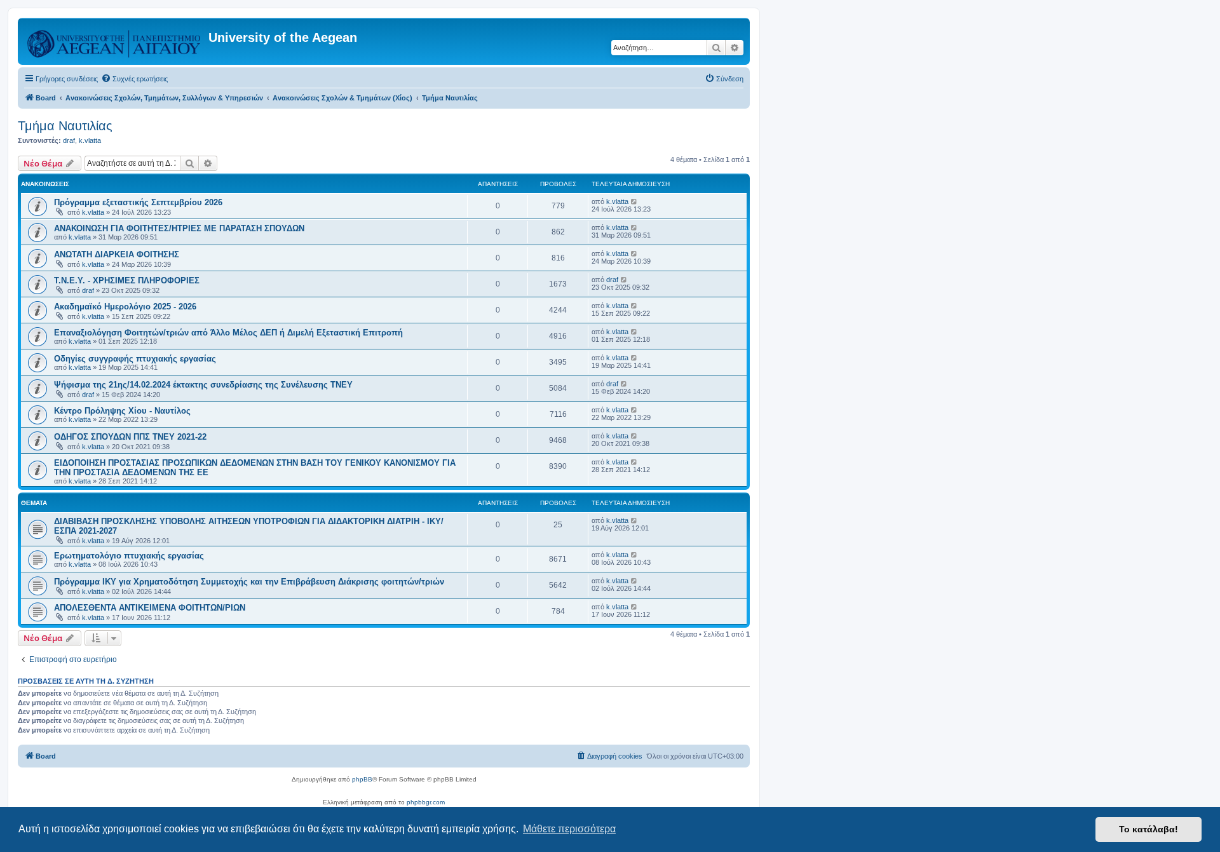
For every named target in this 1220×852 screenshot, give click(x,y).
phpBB (362, 779)
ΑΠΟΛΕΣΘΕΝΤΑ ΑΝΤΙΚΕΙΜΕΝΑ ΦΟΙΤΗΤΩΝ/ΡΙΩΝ (149, 607)
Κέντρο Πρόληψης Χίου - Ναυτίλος (122, 411)
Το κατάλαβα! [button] (1148, 829)
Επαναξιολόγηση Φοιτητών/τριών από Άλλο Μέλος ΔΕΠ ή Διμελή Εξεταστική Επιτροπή (228, 332)
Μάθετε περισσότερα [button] (569, 828)
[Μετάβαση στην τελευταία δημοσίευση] (634, 201)
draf (69, 140)
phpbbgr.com (426, 802)
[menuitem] (134, 78)
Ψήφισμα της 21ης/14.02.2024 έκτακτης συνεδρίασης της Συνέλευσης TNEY (203, 384)
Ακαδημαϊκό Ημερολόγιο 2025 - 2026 (125, 306)
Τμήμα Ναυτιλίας (65, 126)
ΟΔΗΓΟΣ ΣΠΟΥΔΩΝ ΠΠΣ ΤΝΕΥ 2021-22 (130, 437)
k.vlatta (90, 140)
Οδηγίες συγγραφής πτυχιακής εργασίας (135, 358)
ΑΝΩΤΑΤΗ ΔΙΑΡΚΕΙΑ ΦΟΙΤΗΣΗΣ (116, 254)
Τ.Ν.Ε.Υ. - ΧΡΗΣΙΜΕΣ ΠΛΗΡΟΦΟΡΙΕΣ (127, 280)
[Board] (114, 41)
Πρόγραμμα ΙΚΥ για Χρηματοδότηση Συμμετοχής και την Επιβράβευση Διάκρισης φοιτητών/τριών (249, 581)
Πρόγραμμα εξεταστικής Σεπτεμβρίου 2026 (138, 202)
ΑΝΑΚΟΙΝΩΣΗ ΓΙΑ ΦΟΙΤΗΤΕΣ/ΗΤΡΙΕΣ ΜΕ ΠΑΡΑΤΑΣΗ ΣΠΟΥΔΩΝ (179, 228)
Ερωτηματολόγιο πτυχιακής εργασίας (129, 555)
